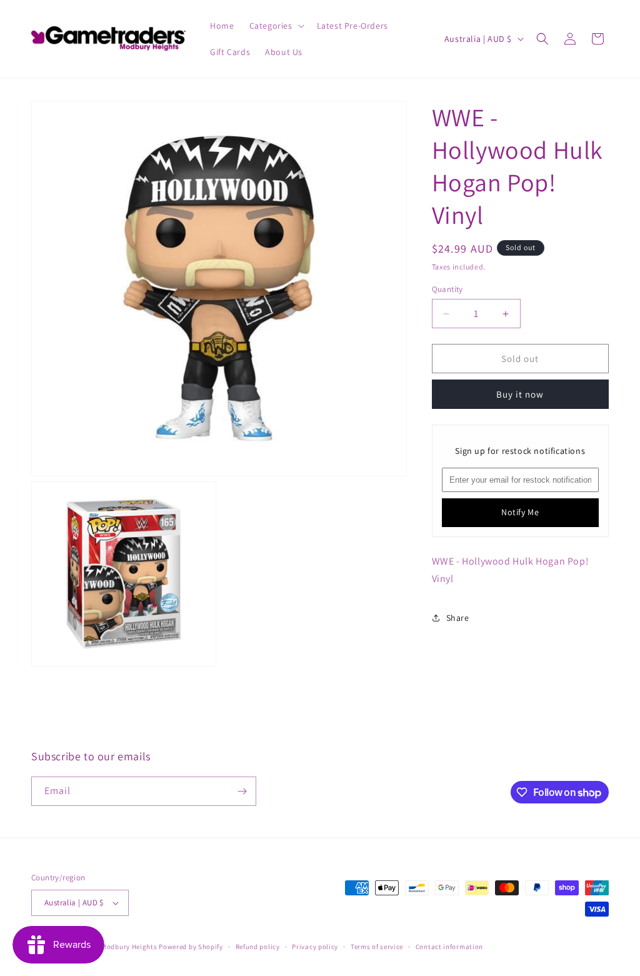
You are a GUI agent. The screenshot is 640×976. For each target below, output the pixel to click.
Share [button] (457, 617)
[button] (275, 26)
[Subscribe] (242, 791)
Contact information (449, 946)
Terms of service (377, 946)
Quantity (447, 289)
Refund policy (258, 946)
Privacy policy (315, 946)
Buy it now (520, 394)
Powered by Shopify (191, 946)
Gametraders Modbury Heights (107, 946)
